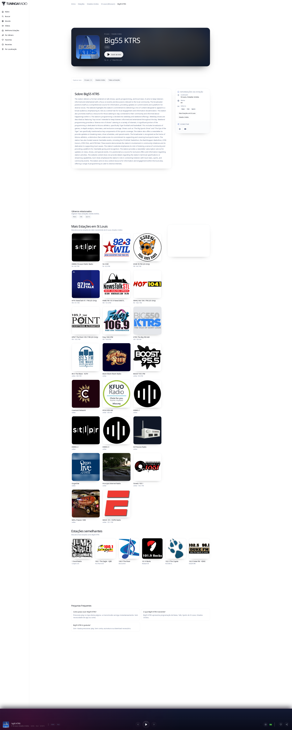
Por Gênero (9, 35)
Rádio (7, 12)
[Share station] (286, 724)
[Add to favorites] (280, 724)
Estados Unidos (93, 4)
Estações (81, 4)
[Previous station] (138, 724)
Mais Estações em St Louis (187, 113)
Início (73, 4)
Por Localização (11, 49)
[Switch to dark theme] (261, 724)
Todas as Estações (114, 80)
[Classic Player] (266, 724)
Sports (88, 216)
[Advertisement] (140, 17)
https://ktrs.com (117, 60)
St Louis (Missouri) (108, 4)
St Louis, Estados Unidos (190, 97)
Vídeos (7, 26)
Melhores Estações (12, 30)
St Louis (88, 80)
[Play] (146, 724)
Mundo (7, 21)
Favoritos (8, 40)
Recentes (8, 44)
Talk (81, 216)
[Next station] (153, 724)
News (74, 216)
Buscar (7, 16)
